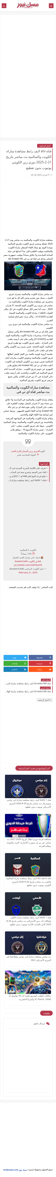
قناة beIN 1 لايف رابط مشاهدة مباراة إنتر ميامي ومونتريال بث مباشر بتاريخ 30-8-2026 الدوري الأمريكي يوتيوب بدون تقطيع (27, 480)
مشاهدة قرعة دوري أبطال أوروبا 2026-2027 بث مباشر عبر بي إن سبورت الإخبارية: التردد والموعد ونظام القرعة (29, 842)
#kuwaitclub (21, 561)
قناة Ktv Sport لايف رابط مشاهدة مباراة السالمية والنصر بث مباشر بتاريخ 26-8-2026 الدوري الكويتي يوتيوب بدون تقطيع (28, 882)
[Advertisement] (28, 48)
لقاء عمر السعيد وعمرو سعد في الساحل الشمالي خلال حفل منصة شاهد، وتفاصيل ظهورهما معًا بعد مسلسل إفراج (27, 472)
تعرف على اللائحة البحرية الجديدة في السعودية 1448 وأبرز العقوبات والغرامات (27, 468)
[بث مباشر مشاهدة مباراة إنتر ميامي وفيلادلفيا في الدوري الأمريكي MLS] (28, 943)
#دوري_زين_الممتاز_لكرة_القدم (25, 451)
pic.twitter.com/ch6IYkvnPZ (28, 564)
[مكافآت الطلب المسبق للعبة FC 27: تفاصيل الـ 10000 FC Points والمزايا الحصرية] (28, 982)
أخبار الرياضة (45, 145)
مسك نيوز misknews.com (15, 1169)
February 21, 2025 (28, 572)
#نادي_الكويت (34, 561)
